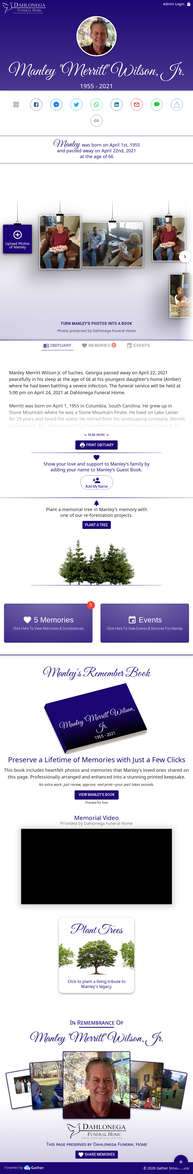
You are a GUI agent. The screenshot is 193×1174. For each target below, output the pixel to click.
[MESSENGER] (56, 105)
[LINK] (96, 121)
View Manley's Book (97, 795)
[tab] (57, 345)
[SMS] (157, 105)
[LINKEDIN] (117, 105)
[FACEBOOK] (36, 105)
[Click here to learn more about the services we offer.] (96, 1132)
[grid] (96, 260)
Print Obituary (99, 445)
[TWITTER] (76, 105)
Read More (96, 435)
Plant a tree (96, 525)
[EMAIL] (137, 105)
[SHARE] (177, 105)
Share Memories (99, 1154)
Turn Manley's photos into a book (96, 324)
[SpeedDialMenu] (181, 1162)
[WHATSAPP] (96, 105)
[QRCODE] (16, 105)
